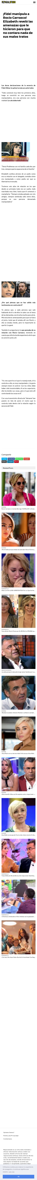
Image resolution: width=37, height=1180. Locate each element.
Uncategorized (6, 670)
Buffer (4, 461)
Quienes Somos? (8, 1132)
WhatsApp (19, 459)
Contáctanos (7, 1139)
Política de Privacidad (10, 1135)
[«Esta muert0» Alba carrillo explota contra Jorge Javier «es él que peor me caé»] (18, 774)
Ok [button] (18, 1176)
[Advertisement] (18, 64)
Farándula (5, 588)
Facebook (11, 459)
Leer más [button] (11, 1172)
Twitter (4, 459)
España (4, 507)
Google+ (26, 459)
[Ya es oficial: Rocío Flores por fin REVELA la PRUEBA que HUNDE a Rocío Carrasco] (18, 611)
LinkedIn (10, 461)
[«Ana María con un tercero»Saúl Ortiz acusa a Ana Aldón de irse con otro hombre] (18, 733)
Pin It (16, 461)
